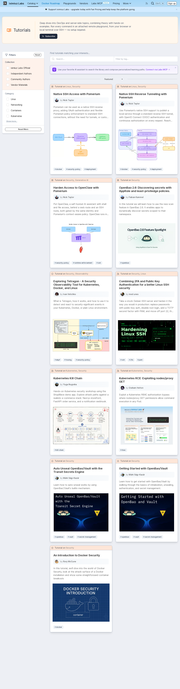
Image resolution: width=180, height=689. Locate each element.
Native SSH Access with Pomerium (76, 94)
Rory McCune (69, 561)
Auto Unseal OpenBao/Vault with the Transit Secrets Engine (78, 470)
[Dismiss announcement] (176, 9)
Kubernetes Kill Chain (67, 378)
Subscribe (50, 36)
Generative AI (81, 180)
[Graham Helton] (122, 388)
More (126, 3)
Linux (68, 86)
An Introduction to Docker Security (76, 555)
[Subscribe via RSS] (147, 3)
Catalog (31, 3)
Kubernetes (71, 370)
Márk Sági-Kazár (71, 478)
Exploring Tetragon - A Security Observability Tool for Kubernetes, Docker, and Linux (76, 285)
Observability (81, 273)
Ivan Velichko (69, 294)
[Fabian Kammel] (122, 197)
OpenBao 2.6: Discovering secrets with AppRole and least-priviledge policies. (145, 189)
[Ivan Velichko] (57, 294)
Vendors (83, 3)
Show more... (11, 121)
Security (76, 86)
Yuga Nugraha (70, 384)
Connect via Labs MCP (156, 69)
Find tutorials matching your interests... (70, 53)
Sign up (172, 3)
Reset (37, 55)
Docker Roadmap (51, 3)
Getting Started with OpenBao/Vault (143, 468)
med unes (134, 294)
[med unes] (122, 294)
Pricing (116, 3)
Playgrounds (69, 3)
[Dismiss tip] (175, 67)
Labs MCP (99, 3)
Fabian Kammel (136, 197)
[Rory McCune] (57, 561)
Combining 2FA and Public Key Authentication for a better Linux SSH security (144, 285)
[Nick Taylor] (57, 100)
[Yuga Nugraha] (57, 384)
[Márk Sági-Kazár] (57, 478)
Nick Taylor (68, 100)
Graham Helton (136, 388)
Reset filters (23, 129)
